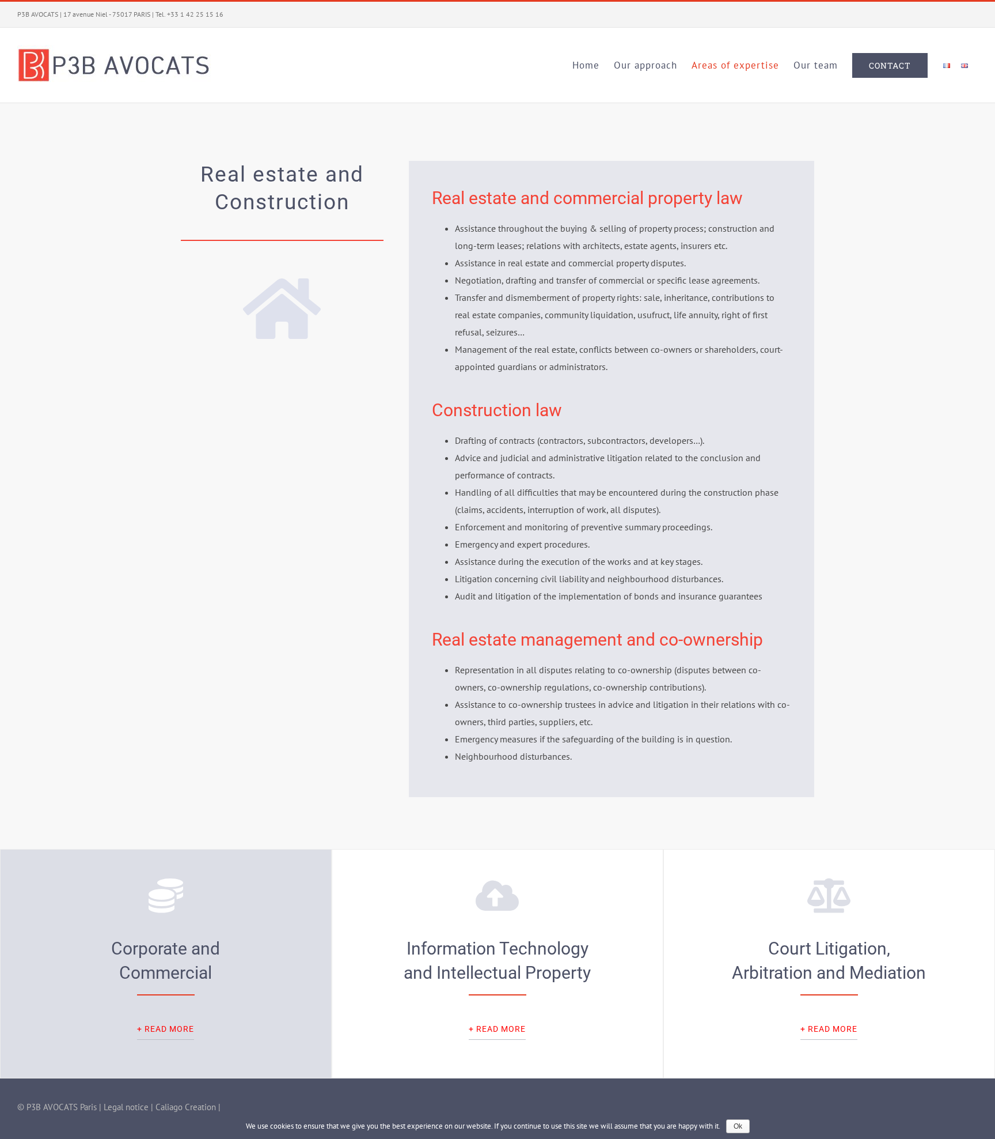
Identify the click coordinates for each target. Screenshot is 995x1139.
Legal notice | (129, 1107)
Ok (738, 1126)
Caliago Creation (185, 1107)
